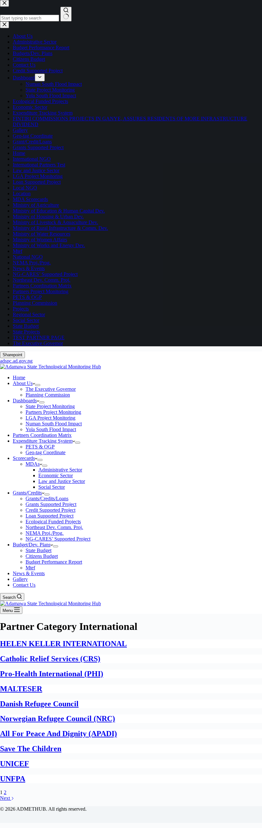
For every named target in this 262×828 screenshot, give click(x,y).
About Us (23, 383)
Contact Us (24, 585)
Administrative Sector (60, 469)
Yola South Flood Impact (51, 429)
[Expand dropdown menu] (37, 385)
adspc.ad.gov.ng (16, 361)
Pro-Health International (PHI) (51, 674)
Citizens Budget (42, 556)
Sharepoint (12, 354)
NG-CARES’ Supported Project (58, 539)
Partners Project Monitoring (53, 412)
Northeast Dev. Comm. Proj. (54, 527)
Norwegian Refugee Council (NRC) (57, 718)
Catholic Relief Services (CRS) (50, 659)
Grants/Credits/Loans (47, 498)
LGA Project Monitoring (50, 418)
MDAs (33, 464)
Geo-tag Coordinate (46, 452)
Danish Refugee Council (39, 704)
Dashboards (25, 400)
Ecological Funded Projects (53, 521)
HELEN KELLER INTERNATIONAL (63, 643)
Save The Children (30, 748)
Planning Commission (48, 395)
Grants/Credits (27, 492)
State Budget (38, 550)
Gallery (20, 579)
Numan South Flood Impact (54, 423)
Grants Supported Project (51, 504)
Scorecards (24, 458)
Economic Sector (55, 475)
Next (5, 798)
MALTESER (21, 689)
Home (19, 377)
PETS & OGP (40, 446)
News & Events (29, 573)
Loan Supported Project (49, 516)
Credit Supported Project (50, 510)
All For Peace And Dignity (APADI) (58, 733)
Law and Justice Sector (61, 481)
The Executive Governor (51, 389)
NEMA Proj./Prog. (45, 533)
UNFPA (12, 779)
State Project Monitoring (50, 406)
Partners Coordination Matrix (42, 435)
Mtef (30, 567)
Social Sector (51, 487)
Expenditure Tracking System (43, 441)
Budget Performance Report (54, 562)
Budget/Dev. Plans (31, 544)
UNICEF (14, 764)
